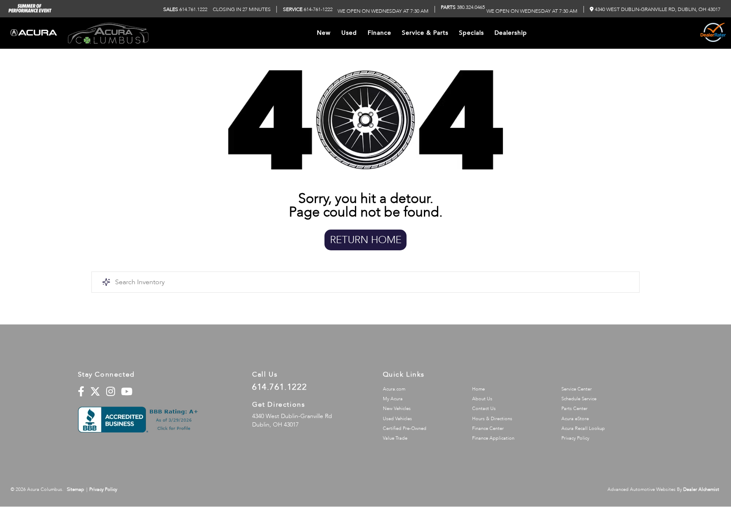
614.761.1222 (185, 9)
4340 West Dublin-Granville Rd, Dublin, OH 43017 (657, 9)
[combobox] (365, 282)
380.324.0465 (463, 7)
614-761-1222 (308, 9)
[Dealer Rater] (713, 33)
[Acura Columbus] (108, 33)
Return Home (365, 240)
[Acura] (34, 33)
